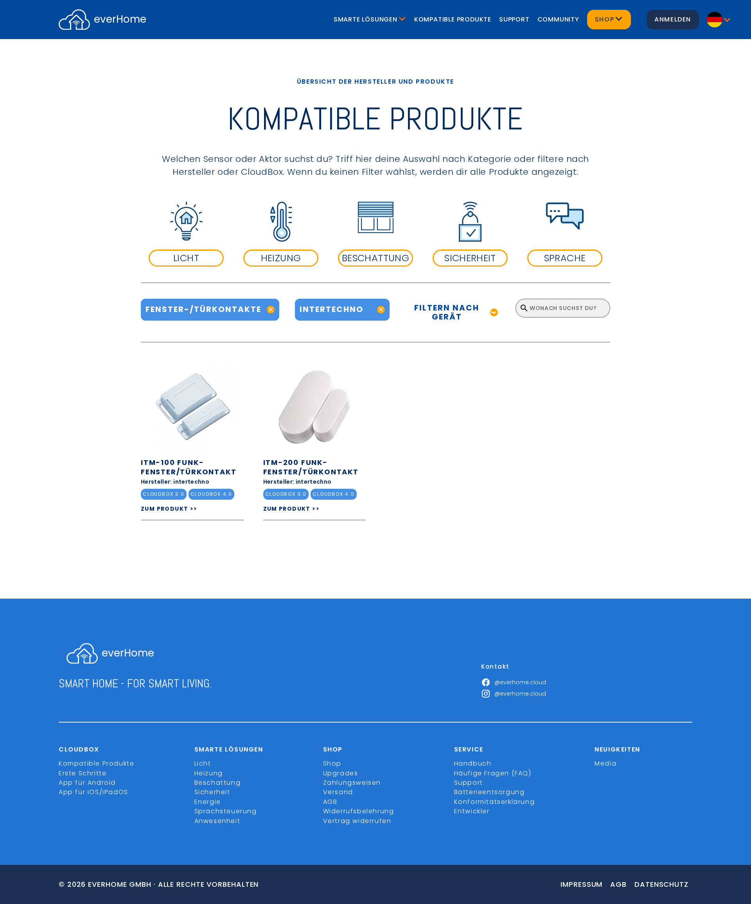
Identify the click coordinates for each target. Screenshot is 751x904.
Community (558, 19)
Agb (618, 884)
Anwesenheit (217, 820)
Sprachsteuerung (225, 811)
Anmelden (672, 19)
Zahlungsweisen (352, 782)
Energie (207, 801)
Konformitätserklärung (494, 801)
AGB (330, 801)
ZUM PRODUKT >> (169, 509)
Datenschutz (661, 884)
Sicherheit (212, 791)
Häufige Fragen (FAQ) (493, 773)
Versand (338, 791)
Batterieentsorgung (489, 791)
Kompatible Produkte (452, 19)
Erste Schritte (82, 773)
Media (605, 763)
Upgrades (340, 773)
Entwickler (472, 811)
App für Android (87, 782)
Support (514, 19)
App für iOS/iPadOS (93, 791)
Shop (332, 763)
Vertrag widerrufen (357, 820)
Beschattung (217, 782)
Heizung (208, 773)
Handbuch (473, 763)
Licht (202, 763)
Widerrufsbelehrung (358, 811)
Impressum (581, 884)
